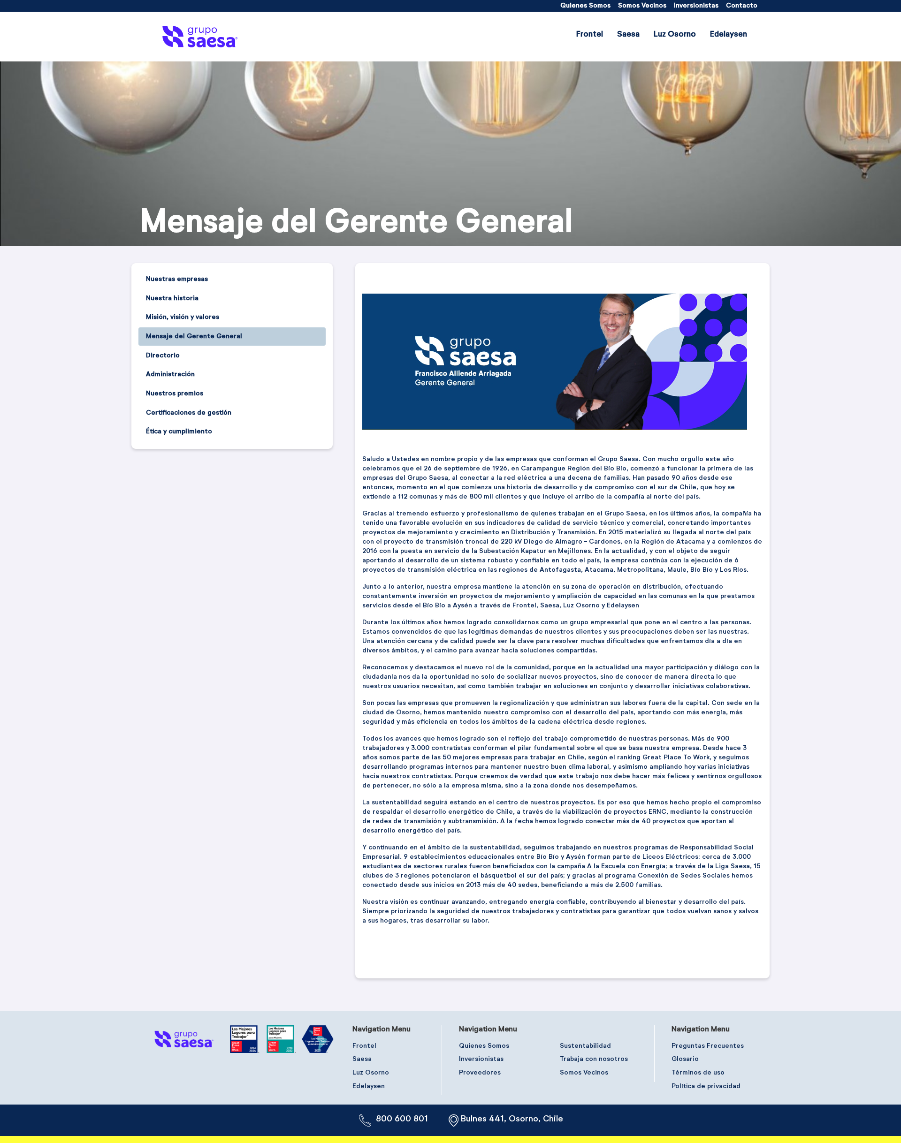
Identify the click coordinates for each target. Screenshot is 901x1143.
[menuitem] (585, 6)
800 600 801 (402, 1119)
